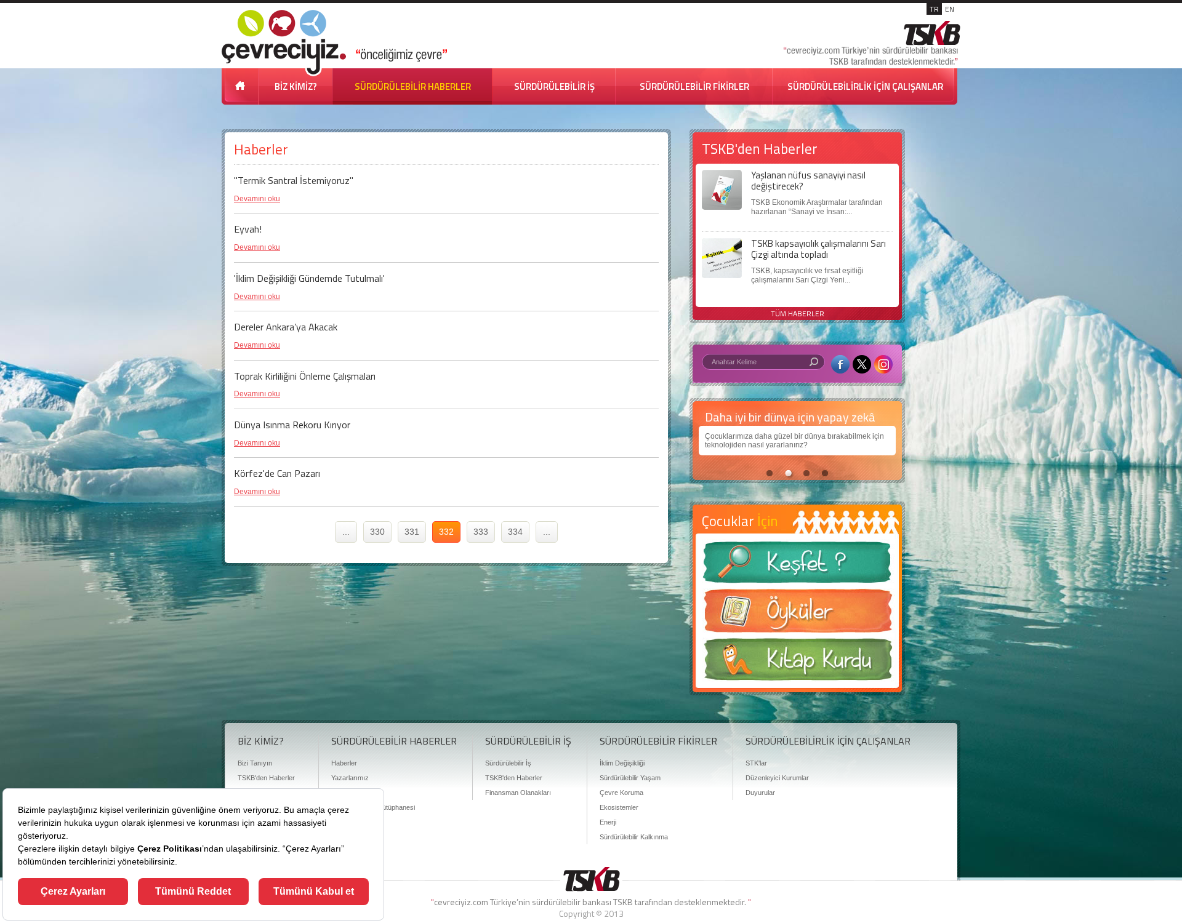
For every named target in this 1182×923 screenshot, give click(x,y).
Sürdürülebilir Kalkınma (634, 837)
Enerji (608, 822)
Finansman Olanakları (518, 792)
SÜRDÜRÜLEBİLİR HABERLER (413, 86)
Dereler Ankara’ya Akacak (285, 326)
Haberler (344, 763)
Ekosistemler (619, 807)
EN (949, 9)
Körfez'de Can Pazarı (277, 473)
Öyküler (797, 615)
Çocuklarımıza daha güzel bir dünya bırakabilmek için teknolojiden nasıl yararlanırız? (794, 440)
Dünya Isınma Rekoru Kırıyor (292, 424)
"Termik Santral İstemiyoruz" (293, 180)
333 (480, 532)
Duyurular (760, 792)
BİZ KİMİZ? (296, 86)
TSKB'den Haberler (266, 777)
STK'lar (756, 763)
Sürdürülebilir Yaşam (630, 777)
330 (377, 532)
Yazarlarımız (350, 777)
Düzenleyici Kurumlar (777, 777)
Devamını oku (257, 198)
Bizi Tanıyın (255, 763)
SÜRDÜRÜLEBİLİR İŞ (554, 86)
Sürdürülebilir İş (508, 763)
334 (515, 532)
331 (411, 532)
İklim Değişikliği (622, 763)
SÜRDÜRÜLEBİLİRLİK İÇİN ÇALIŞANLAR (865, 86)
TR (934, 9)
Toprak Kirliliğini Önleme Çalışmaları (305, 376)
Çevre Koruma (621, 792)
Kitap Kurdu (797, 663)
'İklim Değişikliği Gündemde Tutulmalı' (309, 278)
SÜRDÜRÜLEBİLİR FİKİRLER (694, 86)
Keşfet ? (797, 566)
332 (446, 532)
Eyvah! (248, 229)
